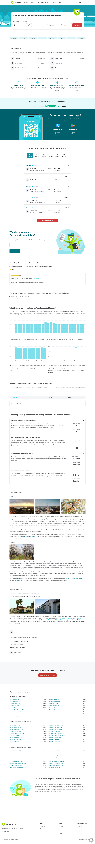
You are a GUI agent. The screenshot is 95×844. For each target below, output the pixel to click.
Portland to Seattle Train (54, 767)
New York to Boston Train (15, 750)
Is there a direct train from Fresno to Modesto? (23, 420)
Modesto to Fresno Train (15, 739)
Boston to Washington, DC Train (56, 755)
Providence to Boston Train (16, 761)
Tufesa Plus (19, 580)
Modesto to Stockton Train (55, 739)
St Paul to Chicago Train (54, 757)
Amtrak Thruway (48, 620)
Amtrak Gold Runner (77, 578)
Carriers (52, 38)
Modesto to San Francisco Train (17, 733)
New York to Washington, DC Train (57, 761)
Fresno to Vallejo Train (54, 699)
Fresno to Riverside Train (55, 709)
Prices (42, 38)
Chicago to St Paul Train (54, 750)
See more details (14, 299)
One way (17, 21)
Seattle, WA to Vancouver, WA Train (18, 763)
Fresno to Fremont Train (54, 701)
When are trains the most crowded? (20, 470)
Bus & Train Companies (43, 2)
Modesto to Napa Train (54, 731)
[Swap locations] (29, 25)
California (30, 561)
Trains (32, 2)
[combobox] (20, 25)
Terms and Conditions (82, 839)
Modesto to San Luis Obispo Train (57, 733)
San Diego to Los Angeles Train (56, 765)
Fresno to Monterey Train (15, 711)
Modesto (34, 813)
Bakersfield (21, 620)
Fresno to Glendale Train (15, 707)
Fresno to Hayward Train (15, 701)
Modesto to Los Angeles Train (56, 725)
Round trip (25, 21)
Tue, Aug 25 (51, 25)
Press (60, 831)
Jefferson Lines (59, 620)
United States (20, 813)
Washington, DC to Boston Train (17, 767)
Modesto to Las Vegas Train (55, 727)
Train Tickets (12, 813)
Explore (54, 2)
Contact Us (80, 826)
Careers (60, 833)
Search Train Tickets (47, 675)
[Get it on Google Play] (73, 125)
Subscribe (14, 251)
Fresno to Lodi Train (14, 705)
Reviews (33, 38)
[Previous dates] (25, 155)
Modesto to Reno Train (15, 725)
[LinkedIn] (8, 831)
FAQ (62, 38)
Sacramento (13, 620)
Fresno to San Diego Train (55, 705)
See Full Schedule (47, 220)
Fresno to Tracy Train (14, 699)
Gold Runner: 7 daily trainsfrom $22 (20, 296)
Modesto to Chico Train (15, 735)
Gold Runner (36, 278)
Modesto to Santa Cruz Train (55, 741)
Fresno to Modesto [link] (42, 813)
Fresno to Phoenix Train (15, 713)
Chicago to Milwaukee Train (16, 765)
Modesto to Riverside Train (16, 737)
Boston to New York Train (15, 759)
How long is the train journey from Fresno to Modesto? (25, 437)
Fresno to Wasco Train (15, 703)
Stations (81, 38)
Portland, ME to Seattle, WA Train (56, 759)
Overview (23, 38)
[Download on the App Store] (57, 125)
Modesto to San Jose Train (16, 727)
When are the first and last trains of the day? (22, 453)
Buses (25, 2)
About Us (61, 826)
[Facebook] (5, 831)
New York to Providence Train (16, 752)
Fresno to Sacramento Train (55, 713)
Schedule (13, 38)
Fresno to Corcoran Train (55, 707)
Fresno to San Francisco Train (56, 711)
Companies (80, 828)
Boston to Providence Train (16, 755)
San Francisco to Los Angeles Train (18, 757)
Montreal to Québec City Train (56, 763)
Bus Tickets (42, 826)
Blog (60, 2)
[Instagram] (2, 831)
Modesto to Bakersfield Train (55, 729)
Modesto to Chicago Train (55, 737)
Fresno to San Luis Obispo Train (17, 709)
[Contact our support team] (91, 840)
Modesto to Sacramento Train (16, 729)
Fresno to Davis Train (54, 703)
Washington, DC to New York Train (57, 752)
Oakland (78, 618)
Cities (71, 38)
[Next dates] (69, 155)
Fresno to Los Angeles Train (16, 716)
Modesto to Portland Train (15, 741)
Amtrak (26, 536)
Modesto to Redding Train (15, 731)
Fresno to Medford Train (54, 716)
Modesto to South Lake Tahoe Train (57, 735)
